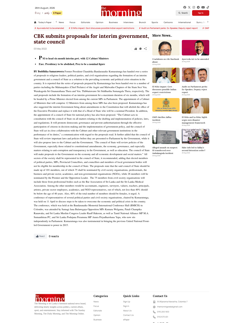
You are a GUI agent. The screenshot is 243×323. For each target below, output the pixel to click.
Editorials (85, 22)
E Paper (57, 12)
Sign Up (126, 301)
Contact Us (128, 315)
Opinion (99, 22)
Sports (155, 22)
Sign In (200, 13)
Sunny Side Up (203, 22)
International (184, 22)
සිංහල (38, 12)
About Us (127, 310)
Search (185, 13)
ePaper (126, 319)
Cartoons (168, 22)
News (61, 22)
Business (113, 22)
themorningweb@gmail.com (169, 306)
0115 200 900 (163, 311)
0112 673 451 (162, 316)
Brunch (142, 22)
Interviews (128, 22)
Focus (72, 22)
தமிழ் (47, 12)
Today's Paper (44, 22)
